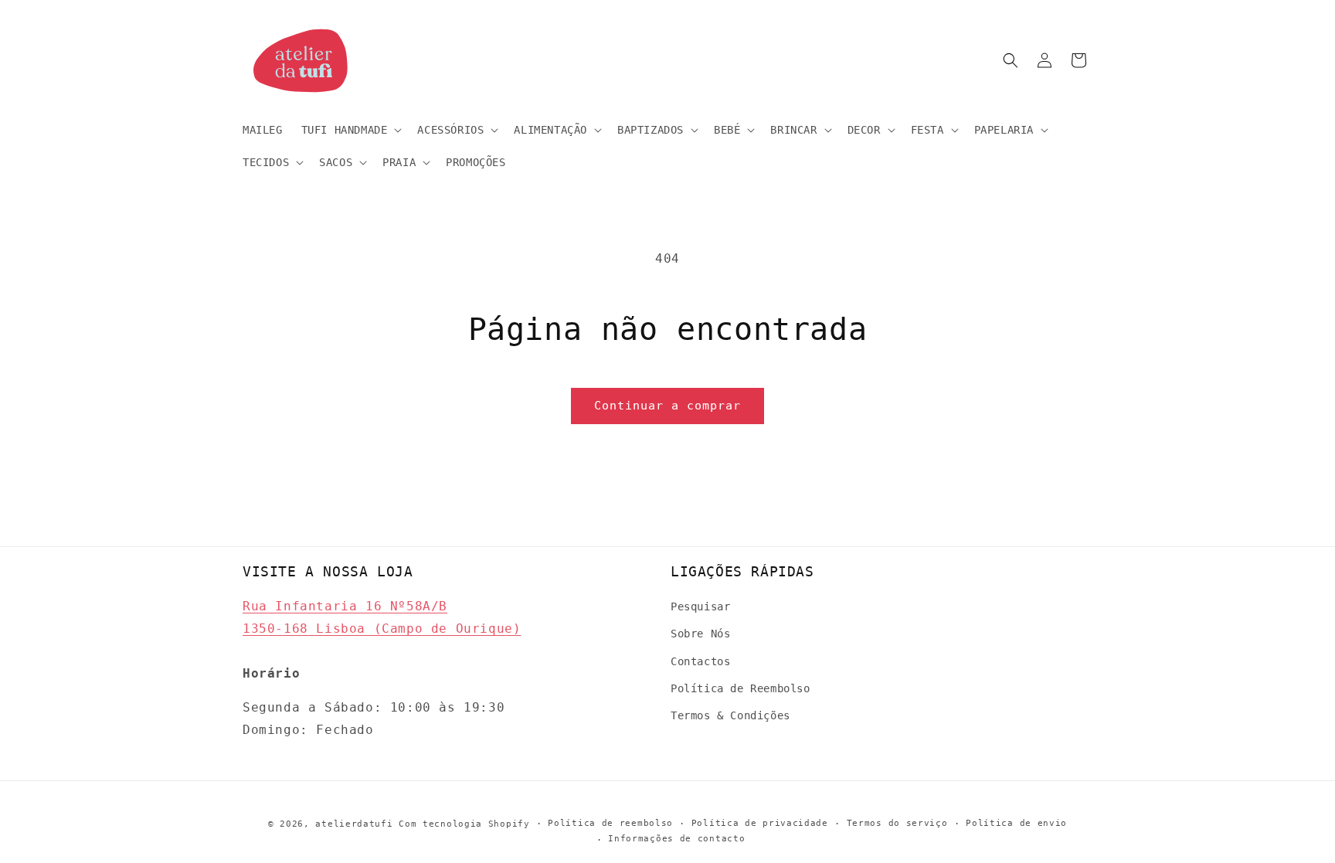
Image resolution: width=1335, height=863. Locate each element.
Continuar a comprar (667, 406)
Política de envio (1016, 823)
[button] (350, 130)
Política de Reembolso (740, 688)
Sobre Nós (700, 633)
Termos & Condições (730, 715)
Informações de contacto (676, 839)
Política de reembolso (610, 823)
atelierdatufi (353, 824)
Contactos (700, 661)
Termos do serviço (897, 823)
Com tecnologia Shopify (464, 824)
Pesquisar (700, 606)
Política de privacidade (759, 823)
